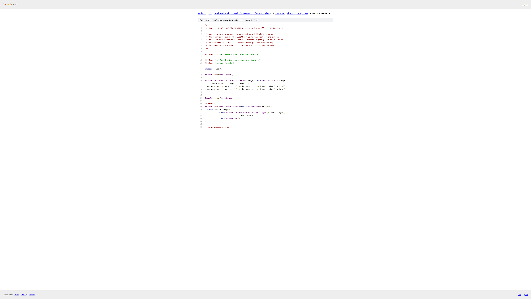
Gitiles (16, 294)
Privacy (24, 294)
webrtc (202, 13)
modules (280, 13)
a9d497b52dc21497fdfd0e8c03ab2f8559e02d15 (242, 13)
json (526, 294)
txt (519, 294)
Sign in (525, 4)
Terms (32, 294)
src (210, 13)
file (254, 20)
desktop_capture (297, 13)
